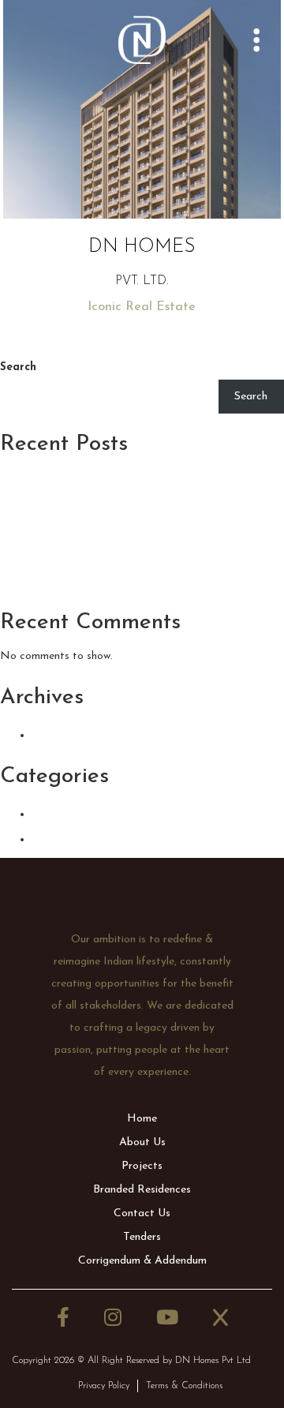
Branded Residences (142, 1190)
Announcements (95, 812)
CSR (48, 838)
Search (18, 367)
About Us (142, 1142)
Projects (142, 1166)
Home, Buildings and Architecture (132, 580)
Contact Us (142, 1213)
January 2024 (85, 734)
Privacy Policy (103, 1386)
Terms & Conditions (184, 1386)
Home (142, 1119)
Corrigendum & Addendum (142, 1261)
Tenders (142, 1237)
